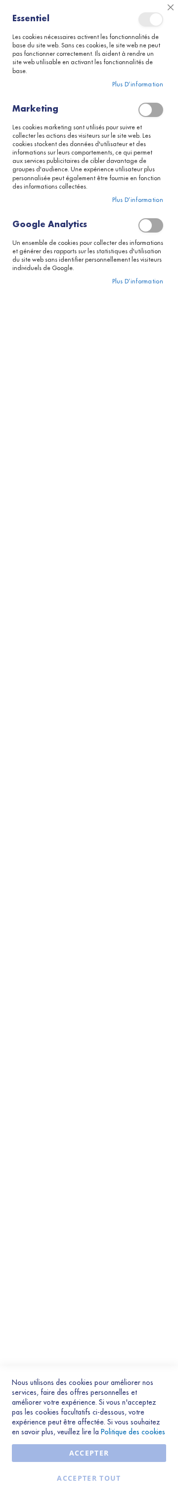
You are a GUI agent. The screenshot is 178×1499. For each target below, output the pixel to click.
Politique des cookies (133, 1431)
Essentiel (150, 19)
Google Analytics (150, 225)
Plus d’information (137, 84)
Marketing (150, 110)
